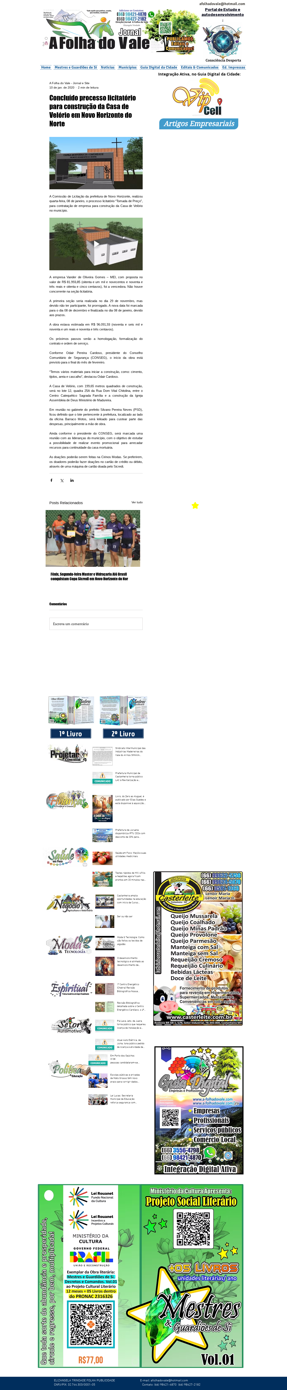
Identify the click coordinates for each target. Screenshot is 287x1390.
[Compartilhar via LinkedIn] (72, 480)
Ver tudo (137, 502)
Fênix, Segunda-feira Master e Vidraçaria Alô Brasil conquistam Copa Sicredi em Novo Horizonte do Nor (89, 576)
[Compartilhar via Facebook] (51, 480)
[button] (127, 67)
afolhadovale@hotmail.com (169, 1380)
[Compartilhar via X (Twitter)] (62, 480)
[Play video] (96, 244)
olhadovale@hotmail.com (224, 3)
